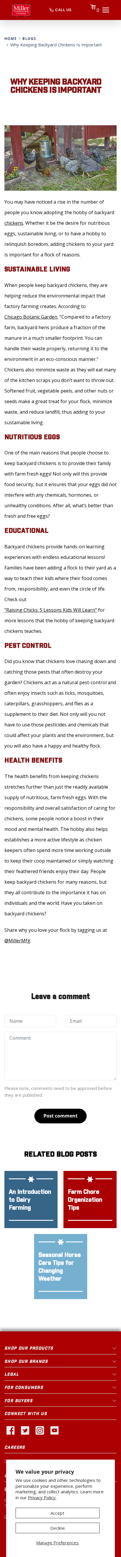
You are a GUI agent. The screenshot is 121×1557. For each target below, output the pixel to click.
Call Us (63, 10)
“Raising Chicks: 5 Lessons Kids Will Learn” (50, 610)
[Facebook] (10, 1430)
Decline (57, 1528)
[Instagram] (40, 1430)
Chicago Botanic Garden (30, 317)
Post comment (60, 1116)
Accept (57, 1513)
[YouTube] (54, 1430)
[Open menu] (105, 10)
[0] (93, 10)
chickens (13, 223)
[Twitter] (25, 1430)
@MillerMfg (17, 940)
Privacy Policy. (42, 1497)
